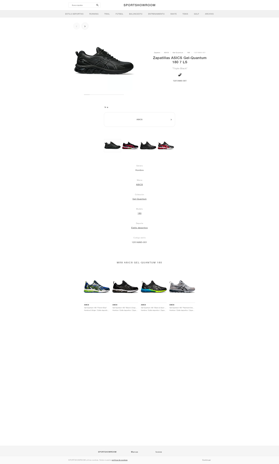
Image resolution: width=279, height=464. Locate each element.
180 (188, 52)
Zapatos (157, 52)
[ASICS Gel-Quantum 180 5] (130, 145)
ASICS (166, 52)
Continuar (206, 460)
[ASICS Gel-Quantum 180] (148, 145)
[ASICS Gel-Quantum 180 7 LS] (112, 145)
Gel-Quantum (178, 52)
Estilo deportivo (139, 228)
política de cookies (120, 460)
